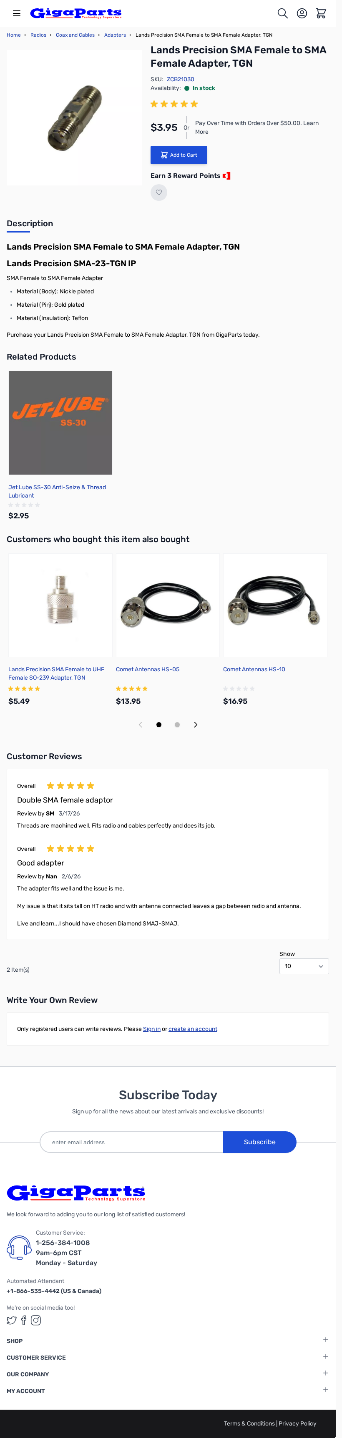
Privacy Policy (298, 1423)
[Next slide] (195, 724)
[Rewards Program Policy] (226, 176)
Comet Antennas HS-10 (254, 669)
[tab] (30, 226)
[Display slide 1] (159, 724)
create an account (192, 1029)
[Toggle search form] (283, 13)
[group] (176, 104)
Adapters (115, 35)
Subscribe (260, 1142)
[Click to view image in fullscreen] (74, 117)
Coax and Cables (75, 35)
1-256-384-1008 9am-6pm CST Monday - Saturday (66, 1253)
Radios (38, 35)
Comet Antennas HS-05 (147, 669)
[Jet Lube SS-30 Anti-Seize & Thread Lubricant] (60, 423)
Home (14, 35)
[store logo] (76, 13)
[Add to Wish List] (159, 192)
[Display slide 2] (177, 724)
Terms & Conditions (250, 1423)
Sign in (152, 1029)
